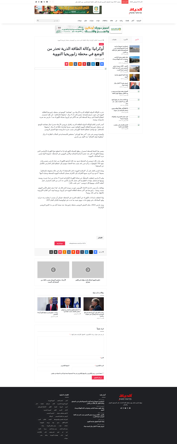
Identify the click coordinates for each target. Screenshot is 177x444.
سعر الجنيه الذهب (63, 429)
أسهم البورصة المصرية (62, 403)
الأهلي (50, 407)
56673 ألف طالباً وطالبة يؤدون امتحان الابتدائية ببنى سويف (120, 109)
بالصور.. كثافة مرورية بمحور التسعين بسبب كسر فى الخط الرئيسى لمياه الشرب (120, 68)
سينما (45, 429)
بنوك (53, 422)
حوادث (98, 20)
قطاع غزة (39, 432)
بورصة (48, 422)
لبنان (62, 435)
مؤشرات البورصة (54, 435)
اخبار (37, 403)
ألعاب (53, 403)
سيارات (92, 20)
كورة (66, 435)
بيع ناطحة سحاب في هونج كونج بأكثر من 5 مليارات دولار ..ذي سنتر (120, 101)
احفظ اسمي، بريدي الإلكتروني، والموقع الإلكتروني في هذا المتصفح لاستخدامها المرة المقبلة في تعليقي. (76, 373)
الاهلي (55, 410)
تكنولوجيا (42, 422)
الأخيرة (126, 39)
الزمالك (51, 416)
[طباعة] (51, 252)
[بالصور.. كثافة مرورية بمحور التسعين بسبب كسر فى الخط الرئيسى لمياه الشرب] (134, 68)
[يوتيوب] (125, 408)
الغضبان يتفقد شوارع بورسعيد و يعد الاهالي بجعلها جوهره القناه (120, 92)
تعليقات (114, 39)
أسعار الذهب (60, 400)
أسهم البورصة (51, 400)
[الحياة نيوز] (135, 11)
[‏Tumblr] (89, 64)
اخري (66, 407)
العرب (39, 419)
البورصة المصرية (47, 410)
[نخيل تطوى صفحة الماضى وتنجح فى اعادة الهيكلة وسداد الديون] (134, 59)
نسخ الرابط (60, 243)
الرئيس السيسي (50, 413)
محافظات (104, 20)
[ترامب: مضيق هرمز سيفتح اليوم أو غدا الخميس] (47, 304)
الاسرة (60, 410)
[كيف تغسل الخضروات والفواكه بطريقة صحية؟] (134, 119)
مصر (41, 435)
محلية (46, 435)
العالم (95, 40)
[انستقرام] (123, 408)
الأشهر (137, 39)
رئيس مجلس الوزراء (51, 425)
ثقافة (111, 20)
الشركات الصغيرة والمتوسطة (61, 419)
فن (116, 20)
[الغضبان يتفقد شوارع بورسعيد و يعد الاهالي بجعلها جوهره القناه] (134, 93)
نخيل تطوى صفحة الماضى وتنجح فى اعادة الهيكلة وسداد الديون (120, 59)
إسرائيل (48, 403)
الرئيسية (139, 20)
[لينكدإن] (93, 64)
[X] (97, 64)
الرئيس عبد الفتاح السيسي (61, 416)
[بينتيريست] (84, 64)
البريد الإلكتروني (99, 365)
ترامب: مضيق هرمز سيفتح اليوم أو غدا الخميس (47, 313)
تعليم (85, 20)
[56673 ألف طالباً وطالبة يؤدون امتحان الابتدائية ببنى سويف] (134, 110)
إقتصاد (127, 20)
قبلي (45, 432)
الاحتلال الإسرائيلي (42, 407)
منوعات (80, 20)
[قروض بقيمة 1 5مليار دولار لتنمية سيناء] (134, 85)
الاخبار (66, 410)
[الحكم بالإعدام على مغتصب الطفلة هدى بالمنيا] (134, 127)
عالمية (39, 429)
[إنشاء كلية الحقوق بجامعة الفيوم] (134, 77)
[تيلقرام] (121, 408)
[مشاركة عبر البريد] (55, 252)
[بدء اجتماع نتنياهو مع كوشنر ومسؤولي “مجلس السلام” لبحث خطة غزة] (70, 302)
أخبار (132, 20)
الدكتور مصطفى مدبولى (62, 413)
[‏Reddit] (80, 64)
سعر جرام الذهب (53, 429)
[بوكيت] (66, 64)
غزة (67, 432)
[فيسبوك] (102, 64)
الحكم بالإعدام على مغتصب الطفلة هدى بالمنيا (121, 126)
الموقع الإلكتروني (65, 365)
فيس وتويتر (51, 432)
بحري (58, 422)
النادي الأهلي (65, 422)
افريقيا (61, 407)
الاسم (102, 357)
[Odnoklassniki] (71, 64)
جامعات (66, 425)
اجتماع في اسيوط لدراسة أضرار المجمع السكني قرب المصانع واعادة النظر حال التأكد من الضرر (120, 49)
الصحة (50, 419)
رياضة (121, 20)
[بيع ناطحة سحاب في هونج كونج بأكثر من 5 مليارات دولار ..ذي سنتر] (134, 102)
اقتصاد (55, 407)
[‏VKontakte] (75, 64)
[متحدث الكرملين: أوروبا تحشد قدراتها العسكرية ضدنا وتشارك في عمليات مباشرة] (94, 304)
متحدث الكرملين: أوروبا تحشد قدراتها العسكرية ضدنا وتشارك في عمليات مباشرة (94, 314)
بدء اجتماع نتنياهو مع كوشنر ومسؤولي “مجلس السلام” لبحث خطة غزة (71, 310)
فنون (58, 432)
